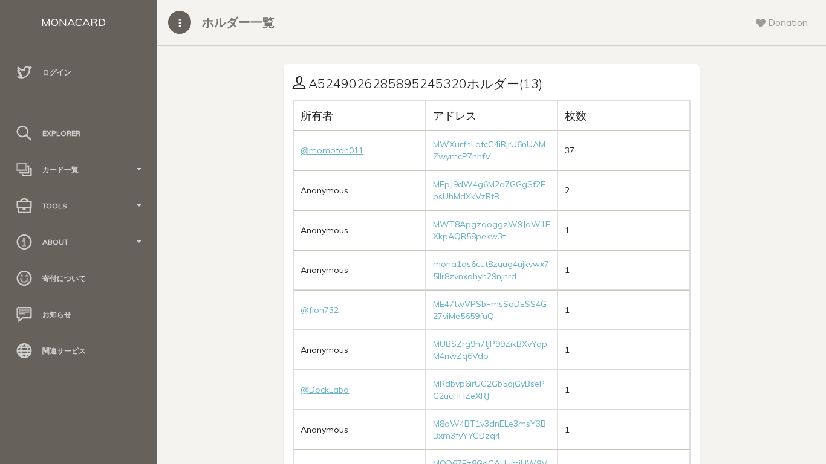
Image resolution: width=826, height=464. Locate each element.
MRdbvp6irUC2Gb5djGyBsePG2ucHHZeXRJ (489, 389)
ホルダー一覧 (238, 22)
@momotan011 (332, 150)
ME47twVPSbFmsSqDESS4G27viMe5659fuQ (490, 309)
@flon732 (320, 309)
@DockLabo (325, 389)
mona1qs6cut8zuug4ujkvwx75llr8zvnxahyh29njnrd (491, 270)
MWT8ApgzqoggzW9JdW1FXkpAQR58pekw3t (491, 230)
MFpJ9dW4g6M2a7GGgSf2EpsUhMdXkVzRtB (489, 190)
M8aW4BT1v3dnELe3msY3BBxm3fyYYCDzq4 (489, 429)
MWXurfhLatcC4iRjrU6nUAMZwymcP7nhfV (489, 150)
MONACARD (73, 22)
